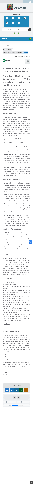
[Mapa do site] (13, 23)
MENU (5, 38)
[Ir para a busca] (9, 26)
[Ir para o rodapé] (13, 26)
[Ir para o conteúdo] (23, 23)
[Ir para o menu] (6, 26)
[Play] (14, 397)
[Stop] (18, 397)
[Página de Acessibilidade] (19, 23)
